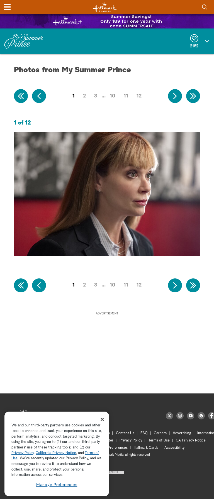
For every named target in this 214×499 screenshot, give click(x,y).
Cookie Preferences (112, 448)
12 (139, 96)
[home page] (104, 7)
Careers (160, 433)
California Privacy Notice (56, 453)
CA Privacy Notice (191, 440)
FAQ (144, 433)
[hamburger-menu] (7, 7)
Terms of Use (159, 440)
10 (112, 96)
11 (126, 96)
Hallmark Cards (146, 448)
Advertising (182, 433)
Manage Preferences (56, 485)
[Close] (102, 419)
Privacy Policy (131, 440)
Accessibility (174, 448)
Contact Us (125, 433)
